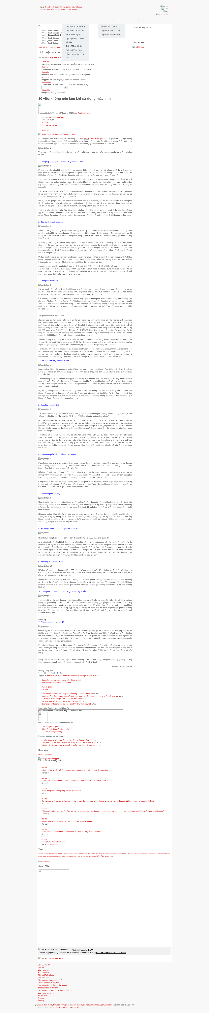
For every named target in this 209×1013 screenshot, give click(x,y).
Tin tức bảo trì (43, 996)
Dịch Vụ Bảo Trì (44, 965)
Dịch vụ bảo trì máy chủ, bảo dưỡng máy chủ (55, 990)
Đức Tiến (100, 856)
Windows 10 (124, 853)
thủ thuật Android (42, 856)
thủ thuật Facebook (51, 856)
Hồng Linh (90, 853)
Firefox (75, 853)
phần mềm (153, 853)
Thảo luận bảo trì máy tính (48, 988)
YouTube (131, 853)
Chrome (51, 853)
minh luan (53, 844)
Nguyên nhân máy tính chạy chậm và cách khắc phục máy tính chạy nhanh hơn (72, 696)
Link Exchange (43, 978)
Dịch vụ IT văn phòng (46, 975)
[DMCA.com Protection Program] (50, 958)
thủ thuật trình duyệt (71, 856)
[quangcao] (162, 14)
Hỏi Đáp (41, 1001)
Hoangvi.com (76, 1007)
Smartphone (107, 853)
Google (80, 853)
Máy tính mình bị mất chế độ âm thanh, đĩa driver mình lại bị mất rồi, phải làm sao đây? (75, 770)
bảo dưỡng (96, 138)
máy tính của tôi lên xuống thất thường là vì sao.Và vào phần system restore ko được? (75, 781)
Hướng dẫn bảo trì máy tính (48, 983)
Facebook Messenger (68, 853)
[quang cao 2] (138, 47)
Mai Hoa (95, 853)
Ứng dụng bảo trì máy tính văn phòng (52, 985)
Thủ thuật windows (115, 853)
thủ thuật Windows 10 (61, 856)
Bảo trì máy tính (44, 970)
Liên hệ (41, 967)
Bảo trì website (43, 973)
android (136, 854)
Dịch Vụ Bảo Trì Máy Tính (59, 1007)
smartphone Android (161, 853)
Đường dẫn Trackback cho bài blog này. (53, 708)
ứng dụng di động (109, 856)
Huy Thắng (84, 853)
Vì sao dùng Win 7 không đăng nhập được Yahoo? (61, 791)
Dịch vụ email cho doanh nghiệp (50, 980)
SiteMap (41, 998)
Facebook (58, 854)
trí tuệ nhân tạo (87, 856)
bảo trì (87, 138)
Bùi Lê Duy (46, 853)
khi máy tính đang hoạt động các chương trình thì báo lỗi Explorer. (67, 821)
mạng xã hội (147, 853)
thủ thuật (168, 853)
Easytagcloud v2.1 (46, 861)
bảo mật (142, 853)
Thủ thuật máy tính (85, 113)
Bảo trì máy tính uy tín (46, 993)
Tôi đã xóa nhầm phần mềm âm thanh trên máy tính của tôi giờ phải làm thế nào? (73, 832)
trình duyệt (80, 856)
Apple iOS (40, 853)
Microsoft (101, 853)
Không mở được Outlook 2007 (53, 842)
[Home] (40, 20)
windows (94, 856)
